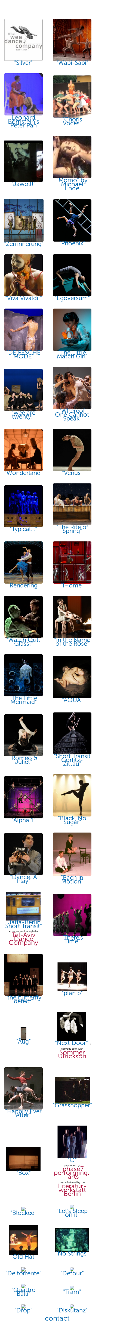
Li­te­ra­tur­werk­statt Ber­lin (72, 1190)
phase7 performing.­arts (73, 1172)
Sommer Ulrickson (72, 1054)
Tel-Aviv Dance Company (23, 938)
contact (57, 1318)
